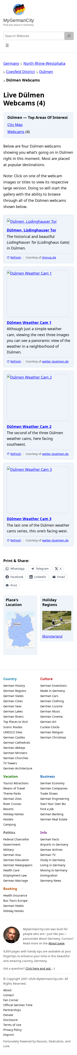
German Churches (15, 758)
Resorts (8, 809)
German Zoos (12, 799)
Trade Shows (49, 793)
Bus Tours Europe (15, 901)
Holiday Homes (13, 814)
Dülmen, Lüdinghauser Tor (31, 230)
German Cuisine (51, 706)
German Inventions (53, 686)
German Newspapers (17, 865)
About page (56, 943)
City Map (15, 124)
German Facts (49, 839)
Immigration (48, 875)
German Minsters (15, 753)
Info (43, 832)
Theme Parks (12, 793)
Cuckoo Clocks (50, 727)
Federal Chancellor (16, 839)
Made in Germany (52, 691)
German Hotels (13, 906)
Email (61, 577)
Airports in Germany (54, 844)
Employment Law (15, 875)
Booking (10, 888)
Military (8, 850)
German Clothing (52, 701)
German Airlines (51, 850)
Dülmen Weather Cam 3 (29, 518)
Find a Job (47, 809)
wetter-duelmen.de (55, 361)
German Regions (14, 691)
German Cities (13, 701)
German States (13, 696)
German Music (50, 711)
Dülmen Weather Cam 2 (29, 426)
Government (11, 844)
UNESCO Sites (12, 732)
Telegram (42, 569)
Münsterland (52, 636)
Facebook (16, 577)
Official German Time (17, 1005)
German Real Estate (53, 819)
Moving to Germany (53, 870)
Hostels (8, 819)
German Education (16, 860)
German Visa (12, 855)
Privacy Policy (12, 1030)
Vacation (10, 776)
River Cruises (12, 804)
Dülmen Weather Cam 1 (29, 322)
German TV (47, 855)
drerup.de (49, 257)
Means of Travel (14, 788)
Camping (9, 824)
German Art (48, 722)
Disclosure (10, 1020)
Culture (46, 679)
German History (14, 686)
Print (13, 585)
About (7, 990)
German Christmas (53, 737)
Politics (9, 832)
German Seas (12, 706)
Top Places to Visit (15, 722)
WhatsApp (17, 569)
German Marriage (15, 881)
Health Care (11, 870)
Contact (8, 995)
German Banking (51, 814)
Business (47, 776)
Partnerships (12, 1010)
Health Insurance (15, 895)
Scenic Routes (12, 727)
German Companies (54, 788)
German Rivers (13, 716)
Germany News (50, 881)
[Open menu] (7, 45)
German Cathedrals (16, 742)
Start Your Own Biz (53, 804)
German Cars (49, 696)
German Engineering (54, 799)
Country (10, 679)
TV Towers (10, 763)
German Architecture (17, 768)
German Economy (52, 783)
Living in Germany (52, 865)
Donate (8, 1015)
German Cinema (51, 716)
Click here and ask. (38, 968)
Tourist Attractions (16, 783)
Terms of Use (12, 1025)
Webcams (15, 131)
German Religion (51, 732)
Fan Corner (10, 1000)
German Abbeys (14, 748)
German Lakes (13, 711)
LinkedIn (40, 577)
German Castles (14, 737)
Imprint (8, 1035)
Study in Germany (52, 860)
